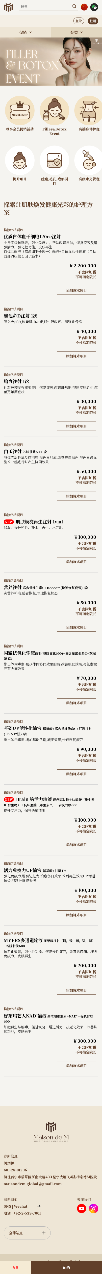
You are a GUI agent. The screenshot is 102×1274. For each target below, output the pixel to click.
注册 (93, 20)
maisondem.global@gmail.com (33, 1183)
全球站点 (16, 1232)
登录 (79, 20)
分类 (74, 32)
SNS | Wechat (15, 1206)
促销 (23, 32)
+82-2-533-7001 (27, 1213)
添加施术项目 (76, 290)
